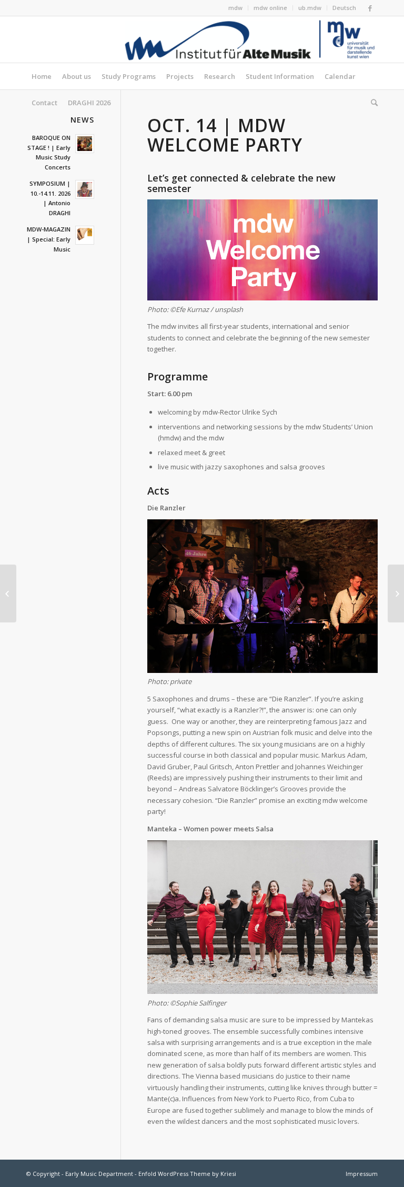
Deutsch (344, 8)
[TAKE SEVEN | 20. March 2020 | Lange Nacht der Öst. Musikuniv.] (396, 593)
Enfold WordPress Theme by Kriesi (187, 1174)
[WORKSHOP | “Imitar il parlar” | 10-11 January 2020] (8, 593)
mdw (235, 8)
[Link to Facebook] (370, 8)
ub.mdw (309, 8)
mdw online (270, 8)
